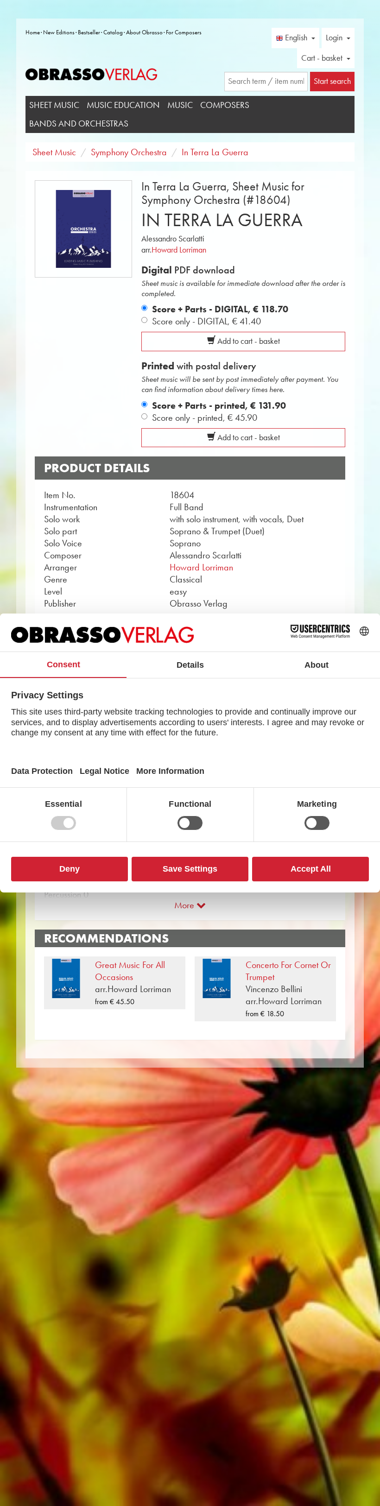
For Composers (184, 32)
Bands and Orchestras (78, 123)
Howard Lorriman (179, 250)
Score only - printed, (204, 417)
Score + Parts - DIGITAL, (220, 309)
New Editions (59, 32)
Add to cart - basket (247, 341)
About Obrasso (144, 32)
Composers (224, 105)
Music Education (123, 105)
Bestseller (89, 32)
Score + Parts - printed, (219, 405)
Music (180, 105)
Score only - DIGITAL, (206, 321)
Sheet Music (54, 105)
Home (32, 32)
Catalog (113, 32)
